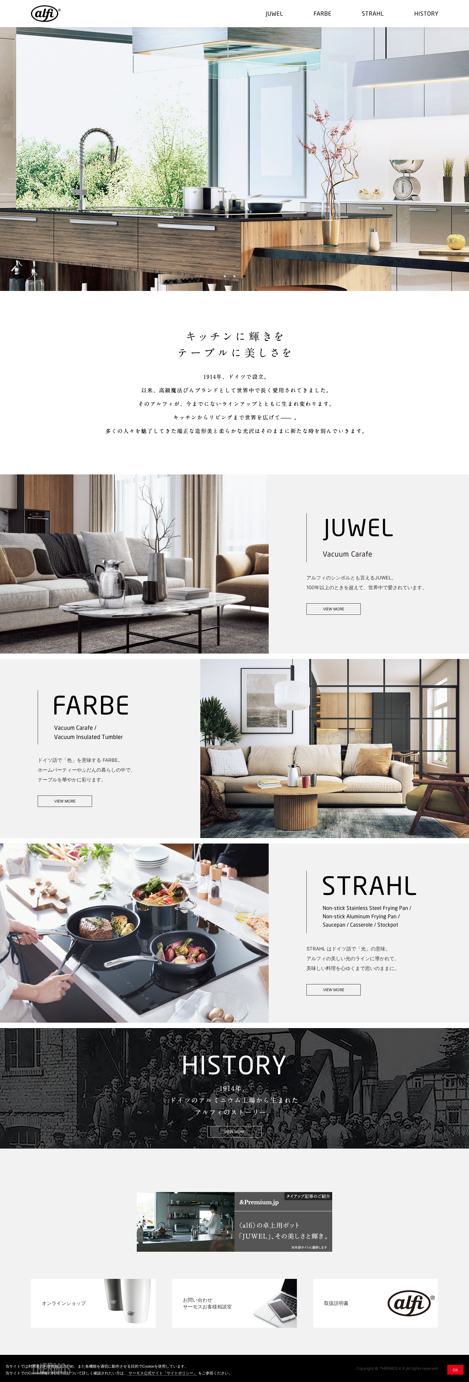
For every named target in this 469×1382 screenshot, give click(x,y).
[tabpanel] (234, 159)
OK (455, 1370)
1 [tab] (225, 276)
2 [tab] (234, 276)
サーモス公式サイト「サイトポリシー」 (162, 1373)
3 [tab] (244, 276)
